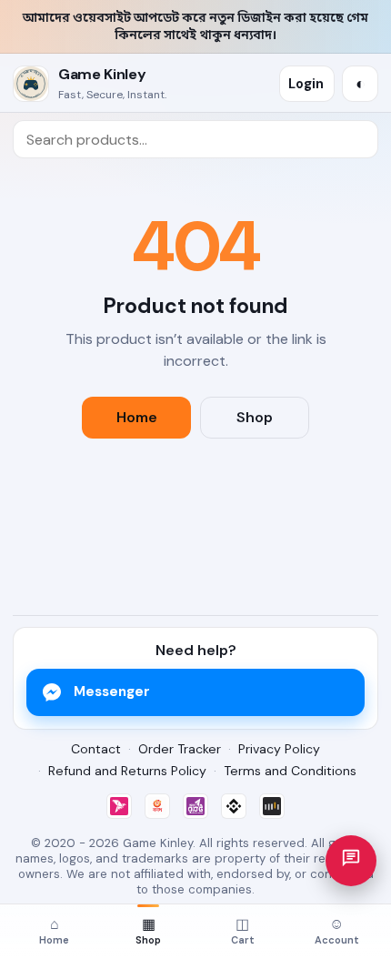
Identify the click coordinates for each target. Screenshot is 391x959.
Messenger (112, 691)
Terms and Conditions (290, 770)
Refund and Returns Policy (127, 770)
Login (306, 84)
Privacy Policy (279, 749)
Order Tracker (179, 749)
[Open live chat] (351, 860)
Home (136, 417)
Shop (254, 417)
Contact (96, 749)
